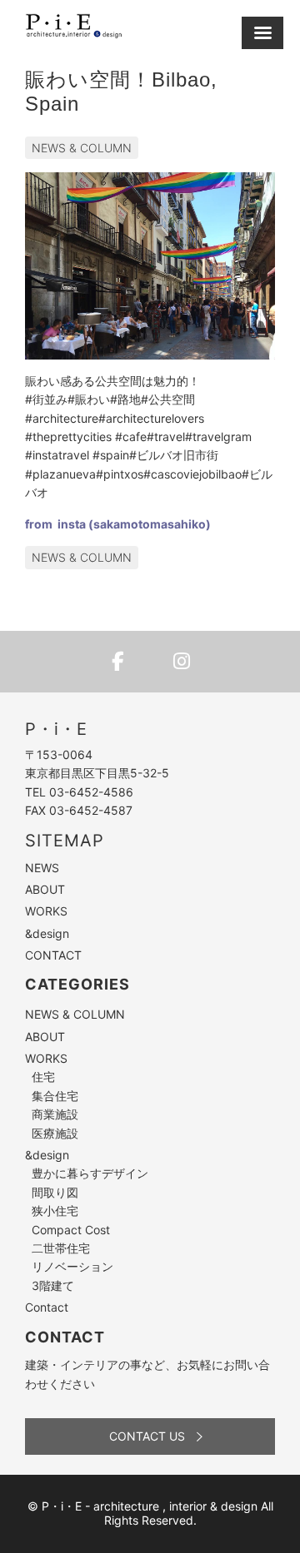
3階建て (53, 1285)
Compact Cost (71, 1230)
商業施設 (55, 1114)
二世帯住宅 (61, 1248)
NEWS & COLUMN (82, 148)
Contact (46, 1307)
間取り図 (55, 1192)
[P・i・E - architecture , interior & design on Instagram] (181, 662)
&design (47, 933)
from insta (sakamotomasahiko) (118, 524)
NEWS (42, 868)
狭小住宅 (55, 1210)
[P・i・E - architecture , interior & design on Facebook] (118, 662)
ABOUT (45, 889)
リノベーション (72, 1266)
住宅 (43, 1076)
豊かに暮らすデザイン (90, 1173)
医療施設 (55, 1133)
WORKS (46, 911)
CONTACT (53, 955)
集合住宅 (55, 1096)
